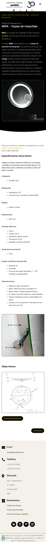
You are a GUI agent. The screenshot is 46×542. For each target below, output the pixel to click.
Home (4, 15)
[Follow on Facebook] (19, 524)
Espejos (10, 15)
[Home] (20, 4)
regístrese (18, 148)
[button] (3, 541)
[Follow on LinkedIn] (13, 524)
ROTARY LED (19, 15)
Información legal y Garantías (17, 514)
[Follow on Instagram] (32, 524)
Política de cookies (14, 506)
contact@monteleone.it (15, 452)
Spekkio (5, 36)
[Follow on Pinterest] (26, 524)
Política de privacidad (15, 510)
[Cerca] (20, 10)
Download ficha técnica (12, 418)
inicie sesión (7, 148)
